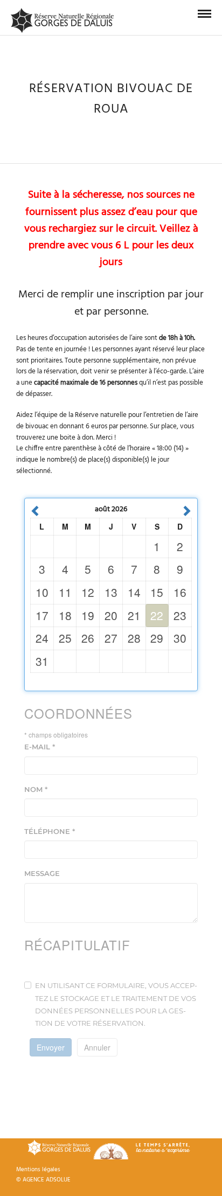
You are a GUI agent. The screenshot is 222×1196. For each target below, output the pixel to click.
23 (180, 615)
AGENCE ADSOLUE (47, 1180)
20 (111, 615)
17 (42, 615)
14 (134, 592)
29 (156, 638)
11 (65, 592)
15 (156, 592)
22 (156, 615)
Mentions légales (38, 1169)
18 (65, 615)
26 (87, 638)
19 (87, 615)
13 (111, 592)
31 (42, 661)
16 (180, 592)
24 (42, 638)
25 (65, 638)
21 (134, 615)
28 (134, 638)
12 (87, 592)
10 (42, 592)
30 (180, 638)
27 (111, 638)
